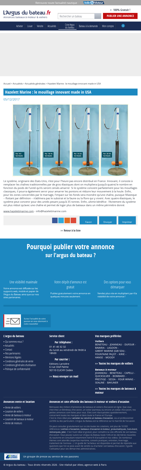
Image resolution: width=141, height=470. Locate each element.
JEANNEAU (116, 344)
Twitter (61, 220)
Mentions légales (13, 357)
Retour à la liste (72, 230)
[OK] (97, 16)
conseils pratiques (98, 440)
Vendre (40, 26)
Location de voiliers (14, 411)
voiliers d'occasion (104, 407)
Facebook (55, 220)
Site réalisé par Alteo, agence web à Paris (83, 464)
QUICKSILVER (102, 376)
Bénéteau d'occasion (72, 409)
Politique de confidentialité (17, 369)
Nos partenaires (12, 353)
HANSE (99, 357)
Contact (8, 349)
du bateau (69, 26)
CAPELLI (128, 373)
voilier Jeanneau (93, 409)
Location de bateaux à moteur (19, 419)
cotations (104, 426)
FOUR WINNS (125, 379)
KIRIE (122, 354)
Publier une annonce (120, 16)
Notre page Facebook (99, 10)
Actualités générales (35, 83)
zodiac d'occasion (123, 409)
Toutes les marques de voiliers (116, 363)
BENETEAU (101, 344)
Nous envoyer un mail (65, 376)
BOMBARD (119, 376)
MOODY (110, 357)
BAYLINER (112, 382)
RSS (67, 220)
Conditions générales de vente (19, 361)
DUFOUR (129, 344)
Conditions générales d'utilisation (20, 365)
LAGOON (112, 347)
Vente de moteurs (13, 423)
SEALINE (100, 382)
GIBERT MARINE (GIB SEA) (109, 350)
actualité (100, 437)
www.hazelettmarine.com (18, 211)
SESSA (112, 379)
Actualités (52, 26)
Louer (29, 26)
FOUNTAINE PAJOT (105, 354)
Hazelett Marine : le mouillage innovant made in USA (74, 83)
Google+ (73, 220)
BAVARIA (100, 347)
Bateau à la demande (88, 26)
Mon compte (108, 26)
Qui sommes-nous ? (14, 341)
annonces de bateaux (83, 407)
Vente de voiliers (13, 407)
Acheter (19, 26)
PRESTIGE (100, 379)
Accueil (6, 83)
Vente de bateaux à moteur (18, 415)
